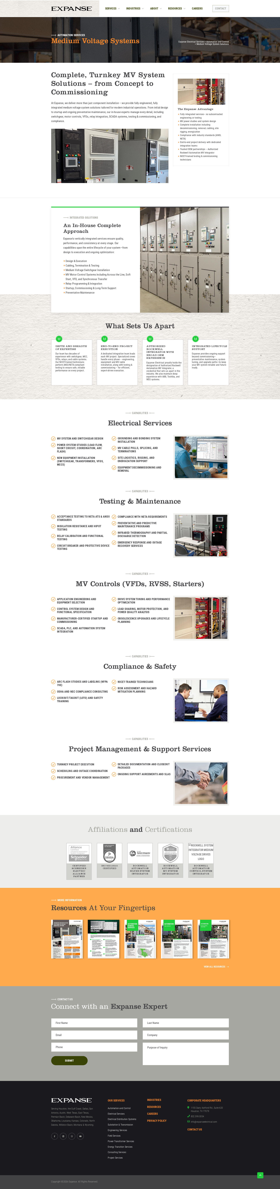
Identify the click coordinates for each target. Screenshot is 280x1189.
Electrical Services (116, 1113)
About (154, 8)
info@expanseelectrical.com (204, 1121)
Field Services (114, 1135)
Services (111, 8)
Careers (197, 8)
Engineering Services (117, 1130)
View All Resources (214, 967)
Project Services (115, 1157)
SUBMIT (69, 1060)
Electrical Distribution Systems (122, 1119)
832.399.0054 (197, 1116)
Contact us (194, 1129)
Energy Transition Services (120, 1146)
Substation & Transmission (120, 1124)
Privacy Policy (157, 1120)
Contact (220, 8)
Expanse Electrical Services (191, 42)
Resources (175, 8)
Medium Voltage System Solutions (213, 44)
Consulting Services (117, 1152)
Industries (133, 8)
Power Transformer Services (121, 1141)
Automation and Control (217, 42)
